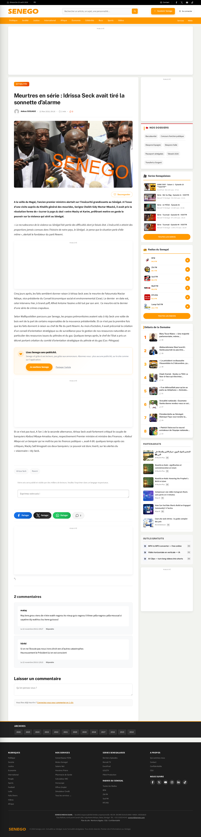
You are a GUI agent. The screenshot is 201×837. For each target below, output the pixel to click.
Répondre (50, 629)
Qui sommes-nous (157, 758)
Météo (190, 20)
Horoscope (59, 783)
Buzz (101, 20)
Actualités (21, 84)
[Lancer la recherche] (135, 11)
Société (25, 20)
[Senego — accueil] (24, 11)
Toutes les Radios (110, 786)
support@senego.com (136, 817)
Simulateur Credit (62, 791)
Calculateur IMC (61, 779)
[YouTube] (187, 2)
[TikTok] (192, 2)
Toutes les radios (167, 316)
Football (11, 787)
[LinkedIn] (178, 782)
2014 (131, 732)
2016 (113, 732)
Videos (11, 799)
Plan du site (85, 820)
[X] (159, 782)
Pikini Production (109, 774)
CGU (151, 770)
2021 (66, 732)
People (11, 779)
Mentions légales (97, 820)
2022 (56, 732)
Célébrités (89, 20)
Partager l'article (63, 367)
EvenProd (107, 766)
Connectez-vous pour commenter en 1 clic (55, 702)
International (50, 20)
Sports (110, 20)
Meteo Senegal (61, 762)
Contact (153, 762)
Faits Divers (13, 795)
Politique (13, 20)
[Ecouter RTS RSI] (187, 297)
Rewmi (35, 471)
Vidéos (121, 20)
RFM (104, 790)
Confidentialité (114, 820)
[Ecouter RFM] (187, 260)
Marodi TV (107, 762)
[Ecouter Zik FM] (187, 269)
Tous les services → (63, 795)
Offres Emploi (61, 787)
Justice (36, 20)
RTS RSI (106, 802)
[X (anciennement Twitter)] (181, 2)
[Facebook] (176, 2)
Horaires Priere (61, 770)
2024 (37, 732)
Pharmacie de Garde (63, 774)
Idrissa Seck (21, 471)
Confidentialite (156, 766)
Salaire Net (59, 766)
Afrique (64, 20)
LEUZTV (106, 770)
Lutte (10, 791)
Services (180, 20)
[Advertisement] (100, 52)
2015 (122, 732)
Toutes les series (167, 237)
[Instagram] (172, 782)
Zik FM (105, 794)
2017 (103, 732)
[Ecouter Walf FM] (187, 288)
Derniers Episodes (110, 758)
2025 (28, 732)
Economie (12, 770)
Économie (76, 20)
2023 (47, 732)
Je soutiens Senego (39, 367)
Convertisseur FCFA (63, 758)
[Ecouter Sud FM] (187, 278)
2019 (84, 732)
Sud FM (106, 798)
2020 (75, 732)
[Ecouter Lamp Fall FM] (187, 306)
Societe (11, 762)
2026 (18, 732)
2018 (94, 732)
